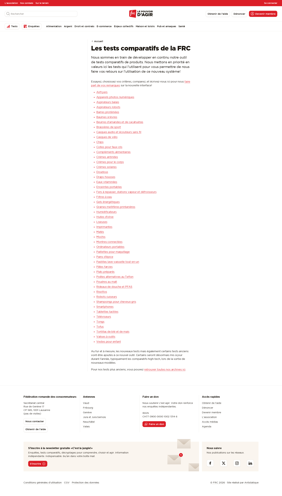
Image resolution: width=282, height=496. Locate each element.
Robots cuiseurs (106, 296)
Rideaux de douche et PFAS (114, 286)
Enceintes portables (109, 186)
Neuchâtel (89, 421)
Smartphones (105, 306)
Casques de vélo (107, 137)
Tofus (100, 326)
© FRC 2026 (217, 482)
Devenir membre (211, 412)
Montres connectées (109, 241)
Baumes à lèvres (106, 117)
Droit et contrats (84, 26)
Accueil (98, 41)
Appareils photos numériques (115, 97)
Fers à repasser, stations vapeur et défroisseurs (126, 191)
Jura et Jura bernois (94, 417)
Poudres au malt (106, 281)
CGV (66, 482)
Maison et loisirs (145, 26)
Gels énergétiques (108, 201)
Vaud (86, 403)
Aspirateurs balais (107, 102)
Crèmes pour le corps (110, 162)
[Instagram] (236, 463)
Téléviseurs (103, 316)
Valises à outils (105, 336)
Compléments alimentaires (113, 152)
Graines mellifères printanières (115, 206)
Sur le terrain (42, 3)
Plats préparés (105, 271)
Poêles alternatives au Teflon (114, 276)
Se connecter (270, 3)
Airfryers (102, 92)
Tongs (100, 321)
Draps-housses (105, 177)
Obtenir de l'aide (211, 403)
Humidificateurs (106, 211)
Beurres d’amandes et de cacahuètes (119, 122)
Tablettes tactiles (107, 311)
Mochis (100, 236)
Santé (181, 26)
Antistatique (251, 482)
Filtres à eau (104, 196)
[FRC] (141, 14)
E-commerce (104, 26)
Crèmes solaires (106, 167)
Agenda (206, 426)
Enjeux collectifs (123, 26)
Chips (100, 142)
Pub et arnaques (166, 26)
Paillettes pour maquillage (113, 251)
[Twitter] (223, 463)
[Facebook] (210, 463)
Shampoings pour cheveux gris (116, 301)
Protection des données (85, 482)
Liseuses (101, 221)
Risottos (101, 291)
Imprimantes (104, 226)
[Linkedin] (250, 463)
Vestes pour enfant (108, 341)
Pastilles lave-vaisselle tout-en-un (117, 261)
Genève (87, 412)
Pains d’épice (104, 256)
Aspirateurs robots (108, 107)
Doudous (102, 172)
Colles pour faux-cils (109, 147)
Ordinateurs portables (110, 246)
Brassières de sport (108, 127)
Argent (68, 26)
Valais (86, 426)
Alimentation (54, 26)
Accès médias (210, 421)
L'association (11, 3)
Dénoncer (207, 407)
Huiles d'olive (105, 216)
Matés (100, 231)
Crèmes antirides (107, 157)
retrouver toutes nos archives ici (164, 369)
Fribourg (88, 407)
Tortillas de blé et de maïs (112, 331)
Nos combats (26, 3)
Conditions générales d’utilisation (43, 482)
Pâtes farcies (104, 266)
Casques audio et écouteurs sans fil (118, 132)
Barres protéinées (107, 112)
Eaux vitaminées (106, 181)
